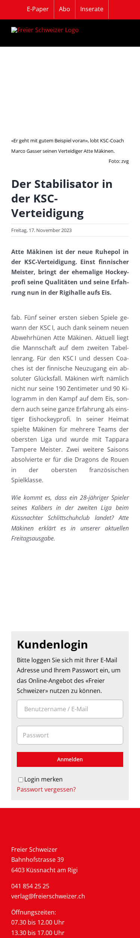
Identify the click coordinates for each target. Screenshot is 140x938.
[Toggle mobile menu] (124, 33)
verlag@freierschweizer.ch (48, 896)
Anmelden (70, 759)
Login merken (43, 779)
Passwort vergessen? (46, 789)
